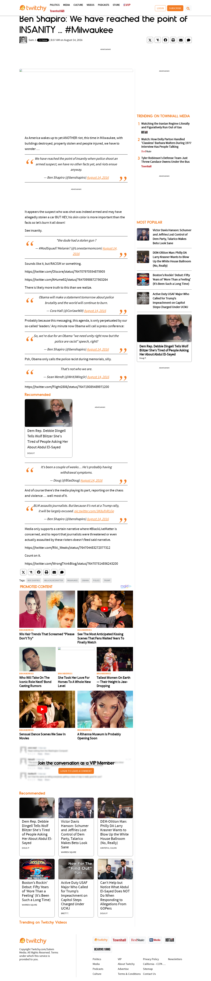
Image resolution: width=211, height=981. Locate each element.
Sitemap (148, 969)
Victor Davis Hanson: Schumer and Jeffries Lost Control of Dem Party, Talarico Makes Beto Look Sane (75, 834)
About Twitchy (126, 964)
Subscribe (175, 8)
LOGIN (160, 8)
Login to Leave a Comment (76, 770)
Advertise (123, 969)
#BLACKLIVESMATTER (53, 580)
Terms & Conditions (129, 974)
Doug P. (31, 453)
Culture (78, 5)
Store (116, 5)
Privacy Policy (151, 959)
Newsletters (175, 959)
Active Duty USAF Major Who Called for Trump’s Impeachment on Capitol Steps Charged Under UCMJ (74, 896)
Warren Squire (68, 852)
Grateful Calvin (108, 848)
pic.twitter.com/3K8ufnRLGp (94, 511)
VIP (120, 959)
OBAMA (85, 580)
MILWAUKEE (72, 580)
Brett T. (65, 913)
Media (66, 5)
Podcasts (103, 5)
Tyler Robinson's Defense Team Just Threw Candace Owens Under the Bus (165, 160)
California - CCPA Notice (155, 964)
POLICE (96, 580)
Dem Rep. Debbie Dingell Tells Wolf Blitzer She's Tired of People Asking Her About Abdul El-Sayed (164, 350)
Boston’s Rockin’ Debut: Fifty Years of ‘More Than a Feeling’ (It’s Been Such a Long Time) (36, 891)
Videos (90, 5)
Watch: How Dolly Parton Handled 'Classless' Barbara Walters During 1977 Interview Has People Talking (166, 143)
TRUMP (107, 580)
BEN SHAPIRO (34, 580)
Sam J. (32, 40)
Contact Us (149, 974)
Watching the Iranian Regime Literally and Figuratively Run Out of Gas (165, 125)
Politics (54, 5)
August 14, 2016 (98, 178)
